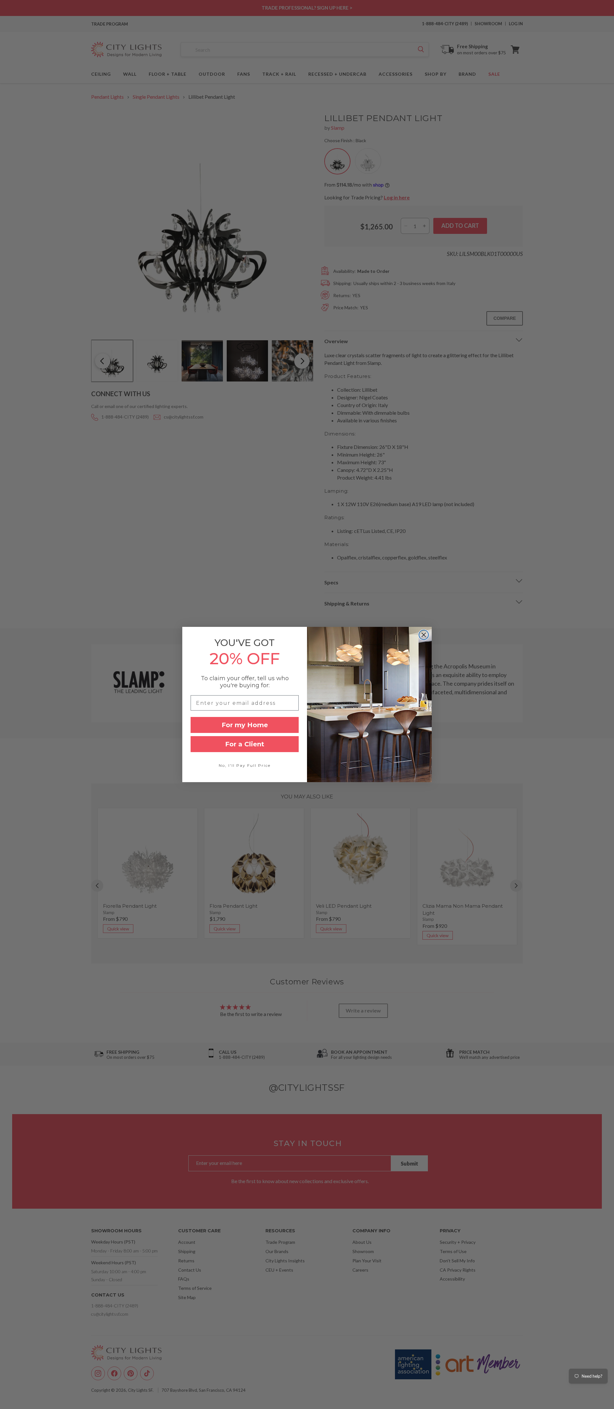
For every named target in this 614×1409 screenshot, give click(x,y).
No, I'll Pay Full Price (245, 765)
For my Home (245, 725)
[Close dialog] (424, 635)
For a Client (244, 744)
